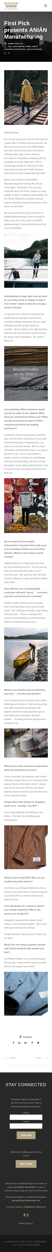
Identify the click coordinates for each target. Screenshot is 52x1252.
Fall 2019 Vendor (16, 46)
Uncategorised (34, 49)
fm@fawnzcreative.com (35, 1207)
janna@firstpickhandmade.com (26, 1200)
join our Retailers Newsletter (22, 1187)
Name (26, 1113)
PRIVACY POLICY (26, 1224)
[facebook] (24, 1215)
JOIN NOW (26, 1135)
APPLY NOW (26, 1164)
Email (26, 1121)
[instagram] (27, 1215)
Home (28, 46)
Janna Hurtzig (15, 43)
